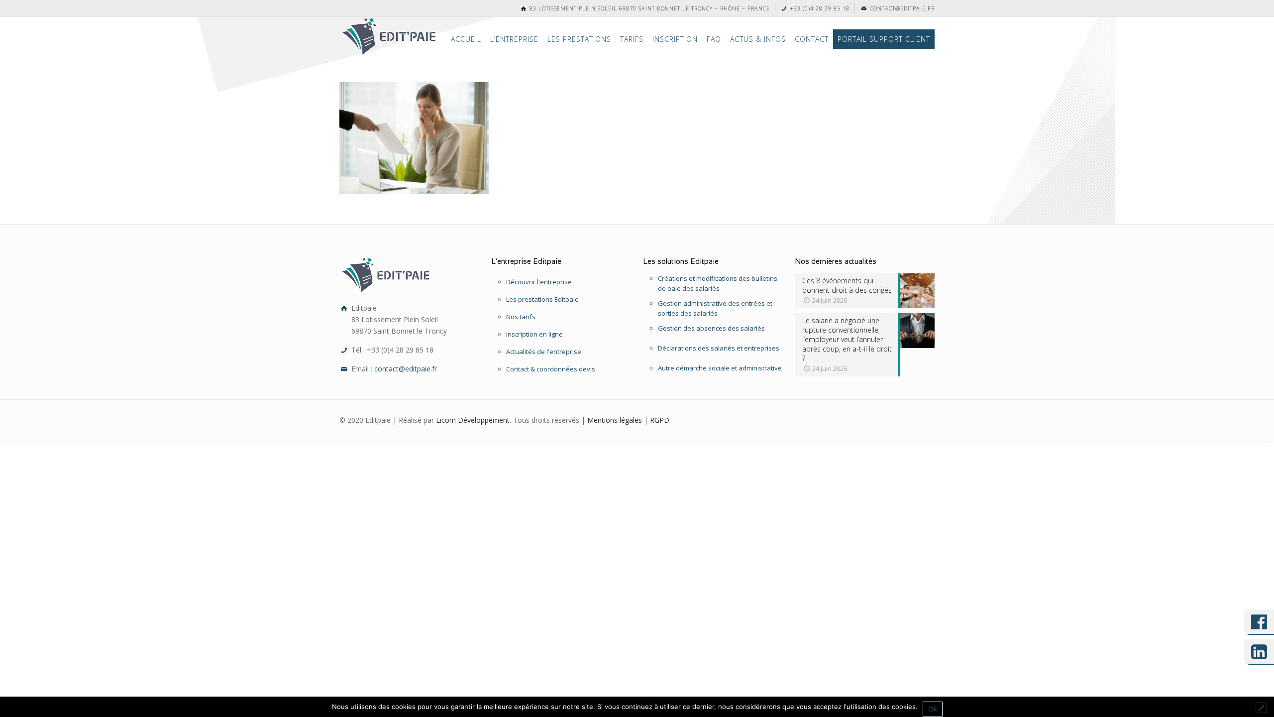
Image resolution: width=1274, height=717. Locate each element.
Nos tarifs (520, 316)
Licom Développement (473, 420)
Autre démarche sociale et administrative (720, 367)
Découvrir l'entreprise (539, 281)
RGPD (659, 420)
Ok (932, 709)
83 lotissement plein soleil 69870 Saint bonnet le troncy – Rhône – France (649, 8)
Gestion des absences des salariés (711, 328)
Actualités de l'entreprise (543, 351)
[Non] (1261, 707)
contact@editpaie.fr (901, 8)
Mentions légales (614, 420)
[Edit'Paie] (389, 37)
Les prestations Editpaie (542, 299)
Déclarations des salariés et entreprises (718, 348)
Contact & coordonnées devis (550, 368)
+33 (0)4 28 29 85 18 (818, 8)
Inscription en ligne (534, 334)
